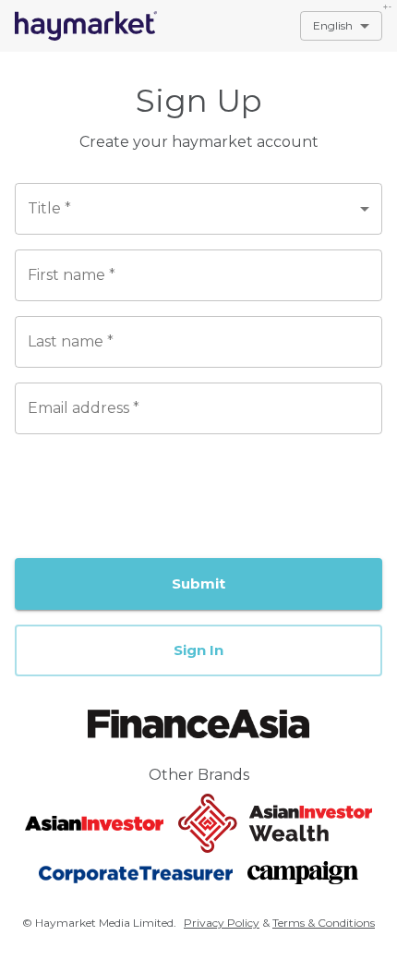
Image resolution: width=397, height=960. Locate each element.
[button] (198, 650)
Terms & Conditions (323, 923)
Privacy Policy (221, 923)
